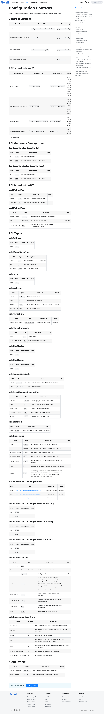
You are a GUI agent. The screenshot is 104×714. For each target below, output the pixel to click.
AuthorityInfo (78, 75)
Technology (30, 697)
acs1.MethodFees (80, 25)
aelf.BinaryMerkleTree (81, 31)
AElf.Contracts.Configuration (82, 12)
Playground (34, 2)
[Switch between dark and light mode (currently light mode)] (89, 2)
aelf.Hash (78, 33)
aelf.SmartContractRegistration (84, 49)
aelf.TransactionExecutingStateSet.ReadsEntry (84, 64)
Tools (27, 2)
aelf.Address (79, 29)
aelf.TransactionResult (81, 71)
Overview (65, 697)
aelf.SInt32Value (80, 42)
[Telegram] (13, 710)
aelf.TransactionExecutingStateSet (84, 56)
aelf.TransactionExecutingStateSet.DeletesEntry (84, 60)
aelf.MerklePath (80, 38)
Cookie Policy (31, 707)
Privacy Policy (31, 704)
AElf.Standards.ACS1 (80, 10)
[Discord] (16, 710)
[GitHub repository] (86, 2)
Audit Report (31, 699)
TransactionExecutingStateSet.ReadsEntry (28, 494)
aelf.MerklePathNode (81, 40)
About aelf (82, 697)
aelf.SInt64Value (80, 45)
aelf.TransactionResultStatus (83, 73)
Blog (81, 2)
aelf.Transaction (80, 53)
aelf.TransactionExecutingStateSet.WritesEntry (84, 68)
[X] (11, 710)
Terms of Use (31, 702)
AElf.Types (77, 27)
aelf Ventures (66, 702)
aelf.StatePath (79, 51)
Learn (22, 2)
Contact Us (82, 702)
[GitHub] (19, 710)
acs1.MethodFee (80, 22)
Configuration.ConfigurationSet (84, 14)
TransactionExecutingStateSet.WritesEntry (29, 490)
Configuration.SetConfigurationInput (84, 17)
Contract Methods (79, 7)
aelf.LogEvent (79, 36)
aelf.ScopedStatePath (81, 47)
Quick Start (15, 2)
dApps (64, 699)
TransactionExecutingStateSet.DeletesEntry (29, 498)
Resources (43, 2)
